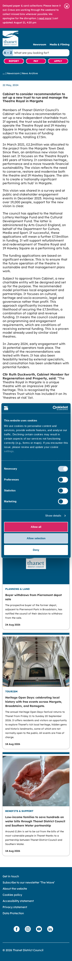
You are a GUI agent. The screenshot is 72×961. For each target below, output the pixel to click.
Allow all (36, 526)
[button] (66, 6)
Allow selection (36, 538)
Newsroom (39, 44)
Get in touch (11, 876)
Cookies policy (12, 894)
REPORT (14, 61)
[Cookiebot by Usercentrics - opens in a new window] (52, 408)
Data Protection (13, 913)
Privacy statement (15, 907)
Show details (53, 515)
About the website (15, 888)
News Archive (30, 73)
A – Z (8, 53)
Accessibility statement (18, 901)
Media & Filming (59, 44)
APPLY (58, 61)
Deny (36, 549)
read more (44, 18)
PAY (36, 61)
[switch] (63, 479)
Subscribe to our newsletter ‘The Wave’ (29, 882)
